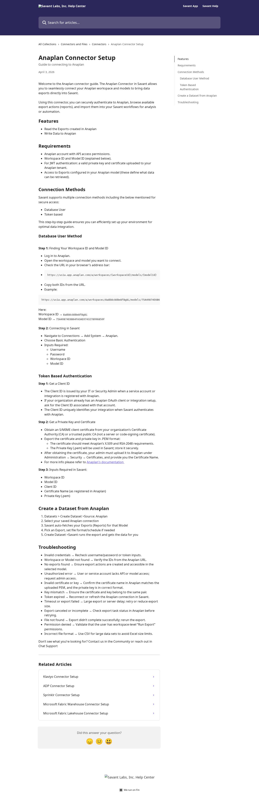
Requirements (187, 65)
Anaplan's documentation (105, 462)
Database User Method (194, 78)
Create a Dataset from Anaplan (197, 95)
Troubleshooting (188, 102)
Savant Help (210, 6)
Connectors (99, 44)
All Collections (47, 44)
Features (183, 59)
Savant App (190, 6)
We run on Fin (132, 790)
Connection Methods (191, 72)
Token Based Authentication (189, 87)
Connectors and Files (74, 44)
